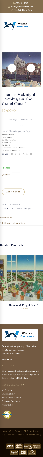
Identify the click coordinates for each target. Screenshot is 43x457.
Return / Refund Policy (11, 397)
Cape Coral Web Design (12, 435)
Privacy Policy (7, 405)
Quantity (6, 175)
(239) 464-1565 (21, 3)
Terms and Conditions (11, 401)
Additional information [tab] (12, 222)
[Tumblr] (23, 154)
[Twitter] (15, 154)
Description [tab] (6, 217)
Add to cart (13, 192)
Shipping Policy (8, 394)
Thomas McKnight (23, 209)
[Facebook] (11, 154)
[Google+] (20, 154)
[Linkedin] (27, 154)
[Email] (31, 154)
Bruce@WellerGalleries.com (21, 6)
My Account (7, 390)
